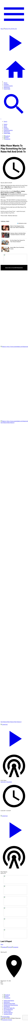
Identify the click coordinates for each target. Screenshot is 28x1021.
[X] (6, 137)
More (2, 944)
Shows (5, 82)
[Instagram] (7, 139)
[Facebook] (7, 136)
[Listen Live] (14, 738)
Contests (6, 84)
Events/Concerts (8, 85)
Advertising (7, 87)
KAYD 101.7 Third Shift (6, 782)
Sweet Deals (7, 88)
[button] (14, 227)
